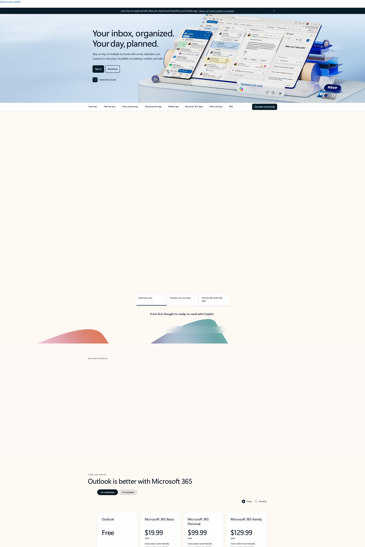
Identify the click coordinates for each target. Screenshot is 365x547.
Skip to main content (10, 1)
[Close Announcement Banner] (273, 11)
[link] (92, 107)
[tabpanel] (182, 193)
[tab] (97, 141)
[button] (99, 492)
